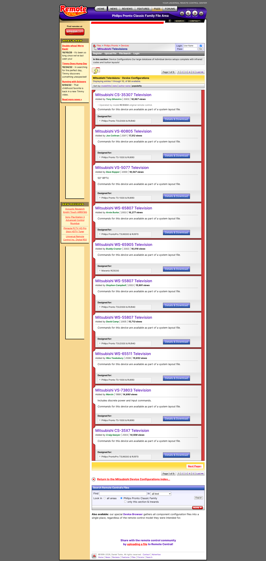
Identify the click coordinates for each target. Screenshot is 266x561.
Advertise (156, 554)
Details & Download (176, 119)
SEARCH (179, 21)
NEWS (113, 8)
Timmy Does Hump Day (74, 63)
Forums (140, 557)
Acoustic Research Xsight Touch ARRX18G (75, 210)
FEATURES (143, 8)
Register (97, 53)
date (115, 86)
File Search (125, 53)
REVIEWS (127, 8)
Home (100, 557)
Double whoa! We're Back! (73, 47)
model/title (106, 86)
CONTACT (194, 21)
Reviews (116, 557)
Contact (146, 554)
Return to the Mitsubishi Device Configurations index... (133, 479)
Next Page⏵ (195, 466)
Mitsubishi (104, 48)
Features (126, 557)
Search (149, 557)
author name (124, 86)
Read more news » (72, 99)
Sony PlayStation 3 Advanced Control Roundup (75, 220)
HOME (100, 8)
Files (99, 45)
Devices (125, 45)
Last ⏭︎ (199, 72)
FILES (157, 8)
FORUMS (170, 8)
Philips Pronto (111, 45)
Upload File (110, 53)
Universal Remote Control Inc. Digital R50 (75, 238)
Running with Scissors (74, 81)
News (107, 557)
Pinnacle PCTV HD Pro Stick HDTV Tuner (75, 230)
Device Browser (133, 514)
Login (136, 53)
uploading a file (137, 544)
